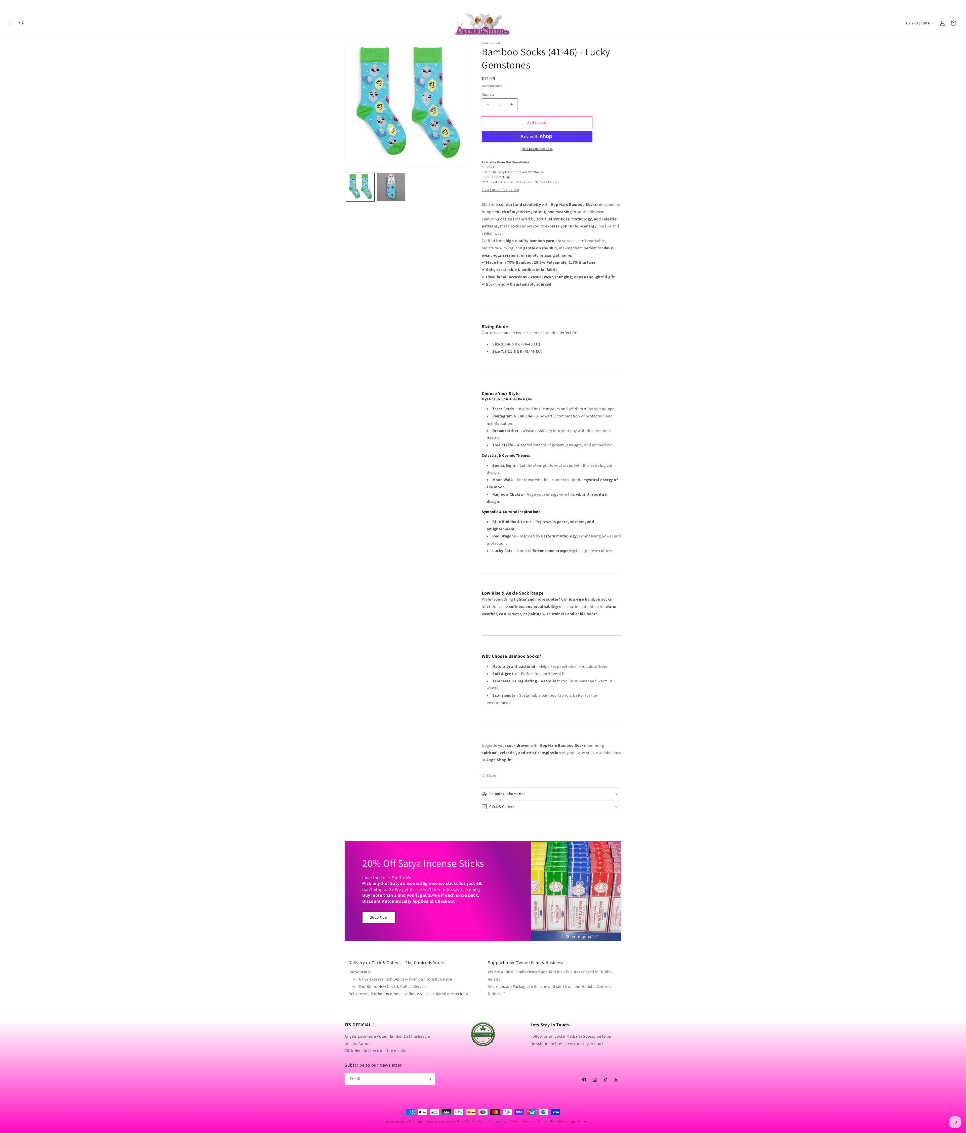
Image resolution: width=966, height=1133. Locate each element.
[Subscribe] (429, 1079)
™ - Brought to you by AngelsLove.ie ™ (434, 1121)
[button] (10, 23)
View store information (500, 189)
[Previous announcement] (9, 5)
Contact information (551, 1121)
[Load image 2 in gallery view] (391, 187)
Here (358, 1050)
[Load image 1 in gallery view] (360, 187)
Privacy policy (497, 1121)
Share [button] (491, 775)
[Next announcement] (956, 5)
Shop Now (379, 917)
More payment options (537, 148)
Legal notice (578, 1121)
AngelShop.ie (399, 1121)
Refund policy (474, 1121)
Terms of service (521, 1121)
